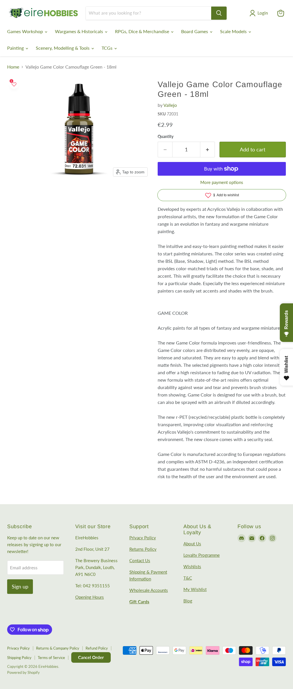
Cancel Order (91, 657)
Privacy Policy (142, 537)
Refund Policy (97, 648)
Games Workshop (25, 31)
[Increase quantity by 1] (207, 149)
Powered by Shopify (23, 672)
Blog (187, 600)
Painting (16, 48)
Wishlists (192, 566)
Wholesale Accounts (148, 590)
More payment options (221, 182)
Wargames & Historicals (79, 31)
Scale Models (234, 31)
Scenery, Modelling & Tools (63, 48)
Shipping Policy (19, 657)
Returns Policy (143, 549)
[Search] (219, 13)
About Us (192, 543)
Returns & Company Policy (57, 648)
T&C (187, 577)
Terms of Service (51, 657)
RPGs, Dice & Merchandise (142, 31)
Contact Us (139, 560)
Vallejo (170, 105)
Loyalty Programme (201, 555)
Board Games (195, 31)
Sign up (20, 586)
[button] (260, 13)
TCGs (108, 48)
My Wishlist (195, 589)
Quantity (165, 136)
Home (13, 66)
